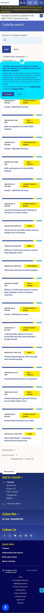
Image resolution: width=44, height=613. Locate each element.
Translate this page (20, 18)
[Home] (5, 2)
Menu (41, 3)
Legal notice (20, 600)
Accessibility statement (20, 580)
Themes (5, 548)
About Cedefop (8, 561)
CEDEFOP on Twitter (10, 535)
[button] (5, 607)
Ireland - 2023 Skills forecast (16, 148)
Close (41, 15)
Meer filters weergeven (15, 56)
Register (35, 2)
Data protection (20, 596)
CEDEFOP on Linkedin (20, 535)
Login (30, 2)
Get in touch (11, 477)
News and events (9, 557)
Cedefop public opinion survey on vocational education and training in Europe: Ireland (20, 336)
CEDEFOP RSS (31, 535)
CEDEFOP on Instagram (26, 535)
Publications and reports (12, 552)
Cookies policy (20, 590)
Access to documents (20, 587)
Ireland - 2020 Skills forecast (16, 190)
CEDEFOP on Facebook (4, 535)
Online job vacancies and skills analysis (21, 270)
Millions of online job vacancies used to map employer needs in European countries (21, 292)
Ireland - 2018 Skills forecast (16, 314)
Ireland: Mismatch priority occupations (20, 379)
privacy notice (18, 89)
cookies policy (35, 87)
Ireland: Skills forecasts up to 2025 (19, 420)
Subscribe (9, 514)
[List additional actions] (25, 2)
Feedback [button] (42, 590)
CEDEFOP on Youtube (15, 535)
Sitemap (20, 603)
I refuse (20, 94)
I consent (8, 94)
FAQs (20, 577)
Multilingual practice (20, 583)
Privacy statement (20, 593)
